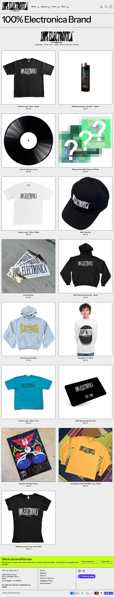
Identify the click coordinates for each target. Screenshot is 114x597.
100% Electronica (14, 593)
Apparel (43, 573)
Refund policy (45, 583)
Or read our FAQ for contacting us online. (16, 586)
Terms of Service (47, 578)
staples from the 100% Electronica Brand (57, 45)
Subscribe (105, 561)
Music (42, 570)
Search (43, 576)
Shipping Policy (46, 581)
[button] (106, 6)
